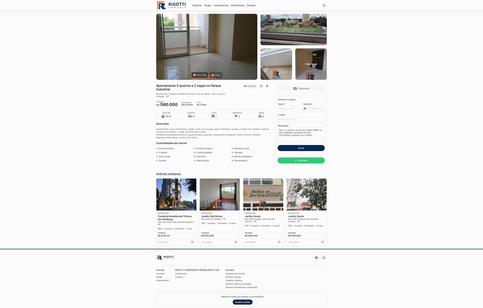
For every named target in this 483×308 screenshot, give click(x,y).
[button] (176, 195)
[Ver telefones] (324, 5)
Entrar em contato (286, 99)
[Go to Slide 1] (170, 207)
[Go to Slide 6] (182, 207)
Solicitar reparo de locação (238, 284)
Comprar (197, 5)
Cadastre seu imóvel (235, 273)
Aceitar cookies (242, 302)
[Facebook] (316, 258)
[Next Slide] (193, 195)
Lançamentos (221, 5)
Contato (251, 5)
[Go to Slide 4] (177, 207)
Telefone (307, 104)
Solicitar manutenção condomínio (241, 287)
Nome (281, 104)
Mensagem (283, 125)
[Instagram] (324, 258)
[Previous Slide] (159, 195)
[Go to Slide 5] (179, 207)
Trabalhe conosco (233, 280)
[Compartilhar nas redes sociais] (267, 86)
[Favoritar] (261, 86)
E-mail (281, 115)
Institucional (237, 5)
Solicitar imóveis (233, 277)
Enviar (301, 148)
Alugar (207, 5)
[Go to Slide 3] (175, 207)
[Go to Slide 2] (173, 207)
